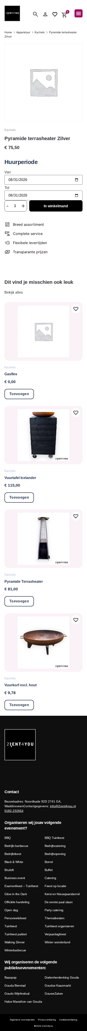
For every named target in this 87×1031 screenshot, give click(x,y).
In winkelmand (56, 206)
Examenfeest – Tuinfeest (21, 886)
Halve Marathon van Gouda (23, 1001)
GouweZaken (54, 993)
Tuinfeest (10, 926)
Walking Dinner (14, 942)
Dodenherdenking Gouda (62, 977)
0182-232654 (13, 811)
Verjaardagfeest (55, 934)
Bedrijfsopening (55, 854)
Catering (50, 878)
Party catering (54, 910)
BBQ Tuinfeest (54, 838)
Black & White (13, 862)
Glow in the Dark (15, 894)
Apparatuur (23, 32)
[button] (79, 13)
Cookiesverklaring (68, 1019)
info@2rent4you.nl (63, 806)
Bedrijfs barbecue (16, 846)
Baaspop (10, 977)
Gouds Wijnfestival (16, 993)
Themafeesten (54, 918)
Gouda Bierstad (15, 985)
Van (7, 172)
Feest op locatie (55, 886)
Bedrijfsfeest (12, 854)
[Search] (35, 14)
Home (8, 32)
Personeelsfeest (15, 918)
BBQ (7, 838)
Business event (14, 878)
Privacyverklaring (47, 1019)
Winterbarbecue (15, 950)
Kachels (40, 32)
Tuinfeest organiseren (59, 926)
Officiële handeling (16, 902)
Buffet (48, 870)
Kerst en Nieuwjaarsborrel (62, 894)
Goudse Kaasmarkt (58, 985)
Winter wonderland (57, 942)
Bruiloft (9, 870)
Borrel (49, 862)
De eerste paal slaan (58, 902)
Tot (6, 188)
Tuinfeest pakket (15, 934)
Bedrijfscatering (55, 846)
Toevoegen (19, 394)
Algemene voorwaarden (22, 1019)
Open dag (11, 910)
